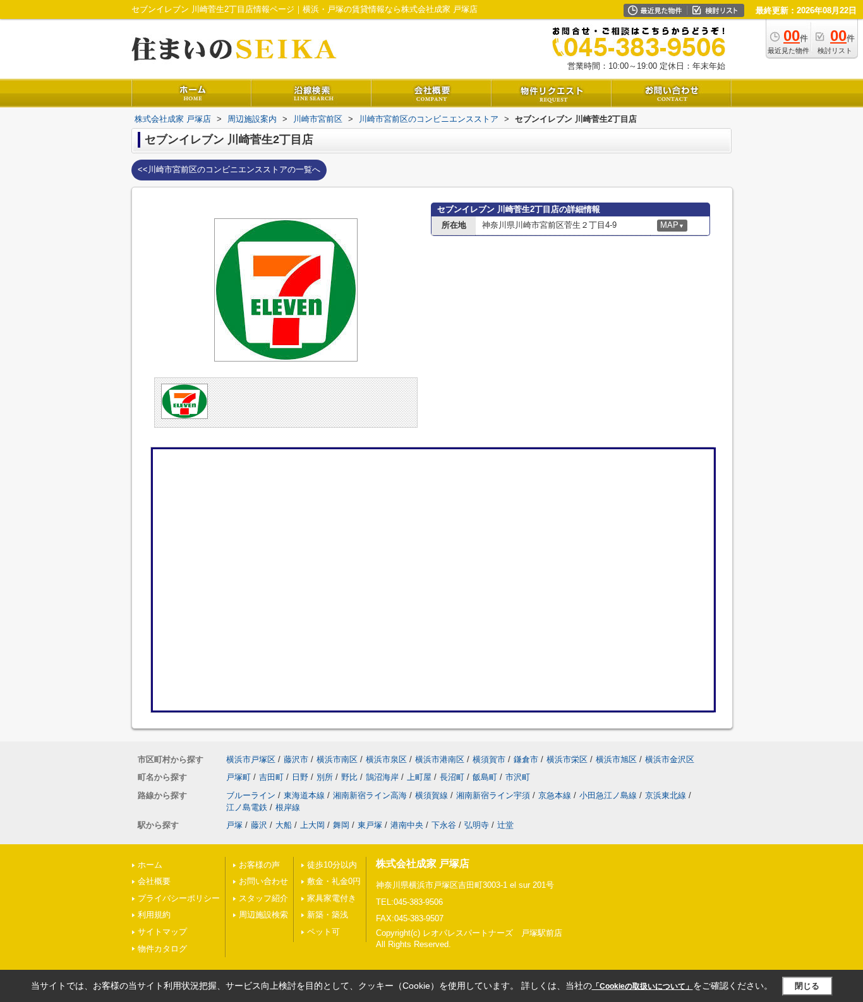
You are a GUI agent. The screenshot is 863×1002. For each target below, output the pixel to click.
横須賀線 (431, 795)
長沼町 (452, 777)
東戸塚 (370, 825)
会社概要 (154, 881)
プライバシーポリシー (179, 898)
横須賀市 (489, 759)
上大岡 (312, 825)
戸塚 (234, 825)
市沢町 (517, 777)
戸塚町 (238, 777)
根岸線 (287, 807)
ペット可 (323, 931)
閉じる (807, 986)
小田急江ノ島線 (608, 795)
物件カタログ (162, 948)
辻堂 (505, 825)
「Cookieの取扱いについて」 (642, 986)
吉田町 (271, 777)
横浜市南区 (337, 759)
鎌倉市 (526, 759)
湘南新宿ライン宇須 (493, 795)
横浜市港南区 (439, 759)
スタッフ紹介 (263, 898)
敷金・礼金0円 (334, 881)
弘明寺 (476, 825)
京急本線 (554, 795)
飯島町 (485, 777)
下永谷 (443, 825)
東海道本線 (304, 795)
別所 (325, 777)
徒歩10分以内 (332, 864)
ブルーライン (250, 795)
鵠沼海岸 (382, 777)
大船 (283, 825)
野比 (349, 777)
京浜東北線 (665, 795)
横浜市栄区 (567, 759)
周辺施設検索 (263, 914)
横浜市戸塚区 (250, 759)
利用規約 (154, 914)
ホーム (150, 864)
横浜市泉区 (386, 759)
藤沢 (259, 825)
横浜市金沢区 (669, 759)
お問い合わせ (263, 881)
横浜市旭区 (616, 759)
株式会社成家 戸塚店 (422, 863)
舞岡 (341, 825)
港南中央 (406, 825)
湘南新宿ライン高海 (370, 795)
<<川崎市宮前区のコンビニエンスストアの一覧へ (229, 169)
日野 (300, 777)
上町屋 (419, 777)
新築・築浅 (327, 914)
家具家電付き (331, 898)
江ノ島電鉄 (246, 807)
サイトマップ (162, 931)
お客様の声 (259, 864)
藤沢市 (296, 759)
